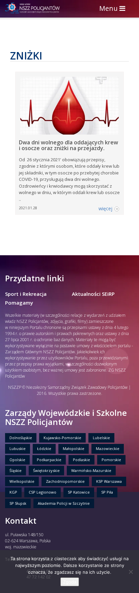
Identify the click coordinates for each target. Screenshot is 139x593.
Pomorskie (111, 459)
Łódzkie (44, 448)
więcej (105, 208)
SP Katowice (79, 492)
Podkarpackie (49, 459)
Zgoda (69, 582)
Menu (114, 9)
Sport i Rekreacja (26, 293)
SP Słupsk (17, 503)
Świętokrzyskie (46, 470)
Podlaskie (81, 459)
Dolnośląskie (20, 437)
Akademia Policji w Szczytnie (64, 503)
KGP (13, 492)
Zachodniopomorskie (65, 481)
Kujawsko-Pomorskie (62, 437)
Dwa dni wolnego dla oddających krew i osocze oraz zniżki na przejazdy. (68, 145)
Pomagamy (19, 302)
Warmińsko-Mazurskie (91, 470)
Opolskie (17, 459)
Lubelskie (101, 437)
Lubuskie (17, 448)
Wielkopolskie (21, 481)
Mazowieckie (107, 448)
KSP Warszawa (109, 481)
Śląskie (15, 470)
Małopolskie (73, 448)
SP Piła (107, 492)
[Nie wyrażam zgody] (130, 571)
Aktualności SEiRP (93, 293)
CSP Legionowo (42, 492)
